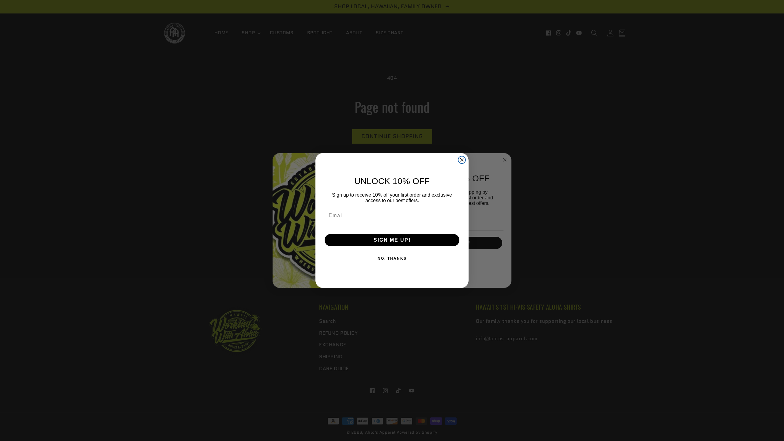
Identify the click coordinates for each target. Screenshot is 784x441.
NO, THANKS (392, 258)
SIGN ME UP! (392, 240)
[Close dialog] (462, 160)
